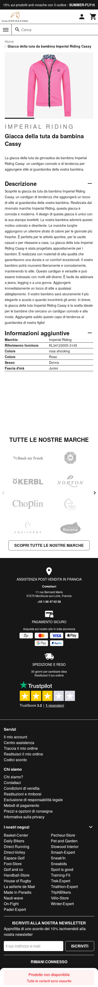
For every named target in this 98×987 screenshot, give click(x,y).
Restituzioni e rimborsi (22, 794)
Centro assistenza (19, 742)
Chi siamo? (13, 777)
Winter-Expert (62, 903)
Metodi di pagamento (21, 805)
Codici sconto (15, 759)
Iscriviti (79, 946)
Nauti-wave (13, 898)
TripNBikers (61, 892)
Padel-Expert (15, 909)
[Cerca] (17, 29)
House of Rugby (17, 880)
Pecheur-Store (63, 835)
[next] (94, 492)
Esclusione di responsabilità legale (33, 799)
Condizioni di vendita (21, 788)
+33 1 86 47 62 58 (49, 601)
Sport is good (62, 869)
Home (9, 41)
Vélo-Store (60, 898)
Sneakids (59, 863)
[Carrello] (93, 16)
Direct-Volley (14, 852)
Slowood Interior (64, 846)
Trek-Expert (60, 880)
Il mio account (15, 737)
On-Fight (11, 903)
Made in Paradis (17, 892)
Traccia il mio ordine (21, 748)
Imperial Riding (39, 126)
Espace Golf (14, 858)
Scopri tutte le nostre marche (49, 545)
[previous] (3, 492)
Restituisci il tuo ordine (49, 675)
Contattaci (49, 586)
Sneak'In (58, 858)
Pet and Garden (64, 841)
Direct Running (16, 846)
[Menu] (5, 29)
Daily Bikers (14, 841)
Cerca (26, 29)
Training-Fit (60, 875)
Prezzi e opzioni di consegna (28, 811)
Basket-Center (16, 835)
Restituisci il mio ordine (23, 754)
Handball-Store (16, 875)
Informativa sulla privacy (24, 816)
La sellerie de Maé (19, 886)
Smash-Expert (63, 852)
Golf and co (13, 869)
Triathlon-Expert (64, 886)
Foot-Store (13, 863)
